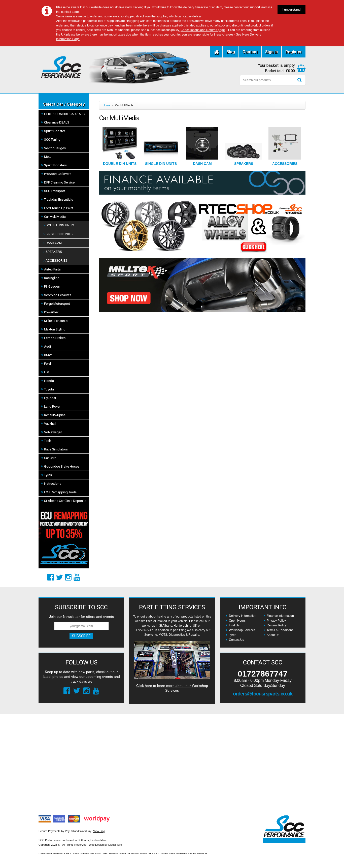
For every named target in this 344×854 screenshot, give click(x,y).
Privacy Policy (276, 620)
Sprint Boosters (55, 165)
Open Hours (237, 620)
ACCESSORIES (56, 260)
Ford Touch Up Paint (58, 208)
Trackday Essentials (58, 199)
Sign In (271, 51)
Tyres (48, 475)
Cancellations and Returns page (203, 30)
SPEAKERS (54, 252)
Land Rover (52, 406)
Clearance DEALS (56, 122)
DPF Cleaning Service (59, 182)
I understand (291, 9)
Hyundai (50, 398)
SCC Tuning (52, 139)
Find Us (234, 625)
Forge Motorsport (57, 304)
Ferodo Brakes (54, 338)
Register (293, 51)
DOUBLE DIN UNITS (60, 225)
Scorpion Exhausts (57, 295)
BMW (48, 355)
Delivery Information (242, 616)
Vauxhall (50, 423)
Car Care (50, 458)
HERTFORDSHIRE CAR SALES (65, 114)
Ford (47, 363)
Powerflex (51, 312)
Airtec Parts (52, 269)
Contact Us (236, 640)
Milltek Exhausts (55, 321)
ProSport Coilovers (57, 174)
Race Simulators (56, 449)
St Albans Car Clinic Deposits (65, 501)
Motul (48, 157)
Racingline (51, 278)
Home (106, 105)
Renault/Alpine (54, 415)
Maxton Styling (54, 329)
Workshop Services (242, 630)
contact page (70, 12)
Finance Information (280, 616)
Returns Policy (277, 625)
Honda (49, 381)
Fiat (46, 372)
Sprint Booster (54, 131)
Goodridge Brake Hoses (61, 466)
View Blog (99, 831)
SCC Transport (54, 191)
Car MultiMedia (55, 217)
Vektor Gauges (55, 148)
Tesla (48, 441)
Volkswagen (53, 432)
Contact (250, 51)
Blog (230, 51)
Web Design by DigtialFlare (105, 844)
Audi (47, 346)
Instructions (52, 483)
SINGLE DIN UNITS (59, 234)
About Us (273, 635)
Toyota (49, 389)
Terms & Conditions (280, 630)
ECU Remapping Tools (60, 492)
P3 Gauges (52, 286)
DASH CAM (54, 243)
